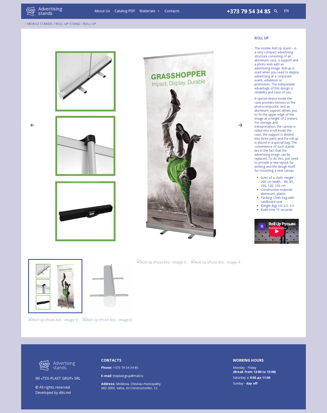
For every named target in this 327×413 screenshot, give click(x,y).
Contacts (172, 10)
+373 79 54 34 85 (125, 367)
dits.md (65, 392)
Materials (147, 10)
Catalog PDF (125, 10)
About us (102, 10)
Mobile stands (39, 24)
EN (286, 10)
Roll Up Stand (67, 24)
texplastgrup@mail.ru (128, 376)
